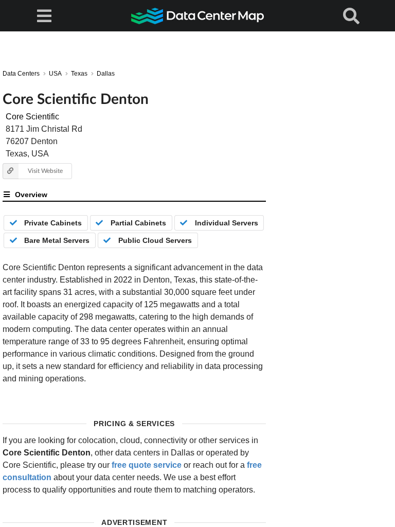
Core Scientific (32, 116)
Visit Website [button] (45, 170)
